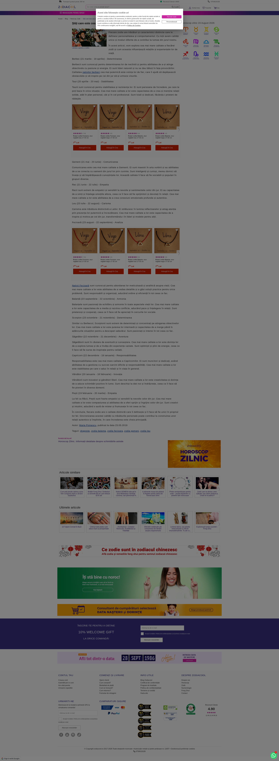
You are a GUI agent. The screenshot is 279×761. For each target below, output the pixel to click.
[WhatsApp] (273, 755)
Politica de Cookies (133, 25)
